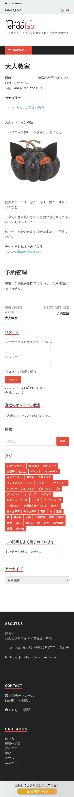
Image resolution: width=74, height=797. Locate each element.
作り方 (55, 505)
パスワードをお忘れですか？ (25, 388)
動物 (59, 511)
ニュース (11, 762)
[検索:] (37, 441)
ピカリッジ (44, 488)
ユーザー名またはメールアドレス (28, 341)
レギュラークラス (17, 500)
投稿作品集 (13, 743)
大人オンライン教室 (30, 107)
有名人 (29, 522)
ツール (9, 757)
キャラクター (14, 477)
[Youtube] (67, 10)
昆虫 (18, 522)
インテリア (51, 471)
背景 (9, 528)
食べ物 (20, 528)
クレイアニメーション (20, 482)
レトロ (35, 500)
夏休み (17, 517)
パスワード (13, 356)
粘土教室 (58, 522)
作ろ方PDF (30, 511)
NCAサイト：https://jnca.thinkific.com (31, 657)
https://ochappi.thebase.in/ (23, 251)
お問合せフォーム (21, 695)
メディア (46, 494)
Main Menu (20, 50)
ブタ (57, 488)
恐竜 (9, 522)
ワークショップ (52, 500)
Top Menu (15, 3)
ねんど (22, 471)
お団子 (11, 471)
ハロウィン (27, 488)
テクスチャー (59, 482)
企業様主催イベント (35, 505)
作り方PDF (13, 511)
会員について (14, 392)
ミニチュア (30, 494)
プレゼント (13, 494)
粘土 (46, 522)
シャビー (42, 482)
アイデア (11, 748)
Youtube (34, 465)
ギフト (30, 477)
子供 (28, 517)
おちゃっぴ (49, 465)
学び (61, 517)
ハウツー (12, 488)
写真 (43, 511)
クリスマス (44, 477)
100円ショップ (15, 465)
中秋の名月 (13, 505)
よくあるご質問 (19, 710)
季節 (51, 517)
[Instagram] (62, 10)
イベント (36, 471)
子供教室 (40, 517)
